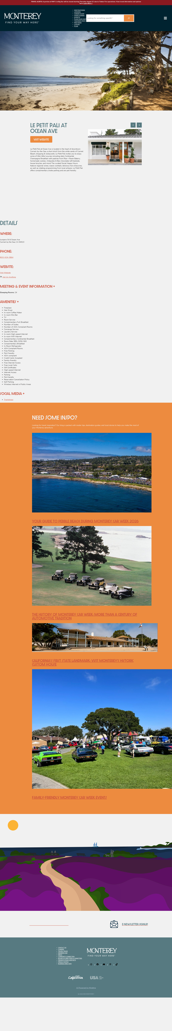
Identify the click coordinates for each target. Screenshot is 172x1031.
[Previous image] (133, 125)
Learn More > (87, 3)
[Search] (129, 18)
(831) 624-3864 (6, 257)
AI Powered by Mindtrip (86, 988)
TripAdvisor (8, 399)
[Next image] (139, 125)
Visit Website (5, 273)
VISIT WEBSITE (41, 139)
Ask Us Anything (9, 277)
